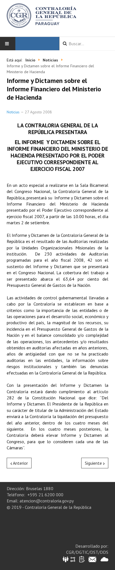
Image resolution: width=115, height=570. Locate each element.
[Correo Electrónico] (92, 559)
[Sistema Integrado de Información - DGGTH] (66, 559)
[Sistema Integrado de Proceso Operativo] (73, 559)
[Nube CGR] (104, 559)
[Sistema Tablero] (81, 559)
